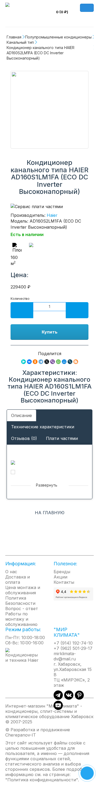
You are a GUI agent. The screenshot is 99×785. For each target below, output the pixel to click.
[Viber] (52, 361)
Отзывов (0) (24, 438)
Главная (14, 37)
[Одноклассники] (35, 361)
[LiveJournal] (70, 361)
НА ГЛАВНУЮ (49, 512)
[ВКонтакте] (29, 361)
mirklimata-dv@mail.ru (65, 656)
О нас (11, 571)
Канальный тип (20, 42)
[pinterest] (79, 698)
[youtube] (58, 708)
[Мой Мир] (64, 361)
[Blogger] (75, 361)
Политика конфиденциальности (41, 779)
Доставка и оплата (17, 579)
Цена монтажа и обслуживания (22, 590)
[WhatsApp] (58, 361)
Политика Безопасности (20, 600)
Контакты (64, 582)
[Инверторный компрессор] (58, 249)
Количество (20, 299)
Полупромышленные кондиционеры (58, 37)
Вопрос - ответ (21, 608)
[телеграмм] (58, 698)
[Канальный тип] (49, 110)
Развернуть (47, 485)
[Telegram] (41, 361)
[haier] (25, 655)
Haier (52, 215)
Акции (60, 577)
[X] (46, 361)
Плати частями (62, 438)
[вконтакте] (68, 698)
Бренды (62, 571)
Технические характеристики (42, 426)
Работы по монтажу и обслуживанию (21, 619)
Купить (50, 332)
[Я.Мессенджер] (23, 361)
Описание (21, 415)
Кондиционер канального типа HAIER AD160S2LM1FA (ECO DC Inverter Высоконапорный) (41, 52)
